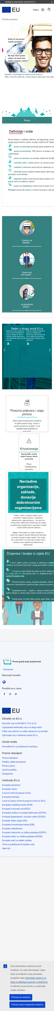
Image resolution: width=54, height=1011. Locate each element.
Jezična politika (9, 770)
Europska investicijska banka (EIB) (18, 824)
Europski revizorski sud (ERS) (16, 809)
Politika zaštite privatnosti (14, 762)
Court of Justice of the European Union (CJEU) (23, 801)
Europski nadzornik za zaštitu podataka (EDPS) (24, 832)
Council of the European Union (16, 793)
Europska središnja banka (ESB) (17, 805)
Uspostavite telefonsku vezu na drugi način (22, 727)
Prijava (36, 9)
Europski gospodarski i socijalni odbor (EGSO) (23, 817)
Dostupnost (7, 774)
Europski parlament (11, 785)
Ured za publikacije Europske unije (18, 844)
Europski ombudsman (12, 828)
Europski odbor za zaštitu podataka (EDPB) (22, 836)
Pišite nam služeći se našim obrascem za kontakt (25, 731)
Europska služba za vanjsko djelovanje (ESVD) (24, 813)
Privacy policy (8, 766)
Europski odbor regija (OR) (14, 821)
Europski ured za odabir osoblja (17, 840)
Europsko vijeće (9, 789)
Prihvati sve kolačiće (20, 997)
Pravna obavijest (10, 758)
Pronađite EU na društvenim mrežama (19, 746)
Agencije (6, 848)
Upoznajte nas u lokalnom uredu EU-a (20, 735)
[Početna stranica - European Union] (15, 10)
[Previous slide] (4, 351)
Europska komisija (10, 797)
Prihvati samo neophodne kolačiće (27, 1004)
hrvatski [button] (43, 10)
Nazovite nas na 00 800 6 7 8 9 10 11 (19, 723)
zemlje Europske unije (15, 576)
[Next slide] (50, 351)
